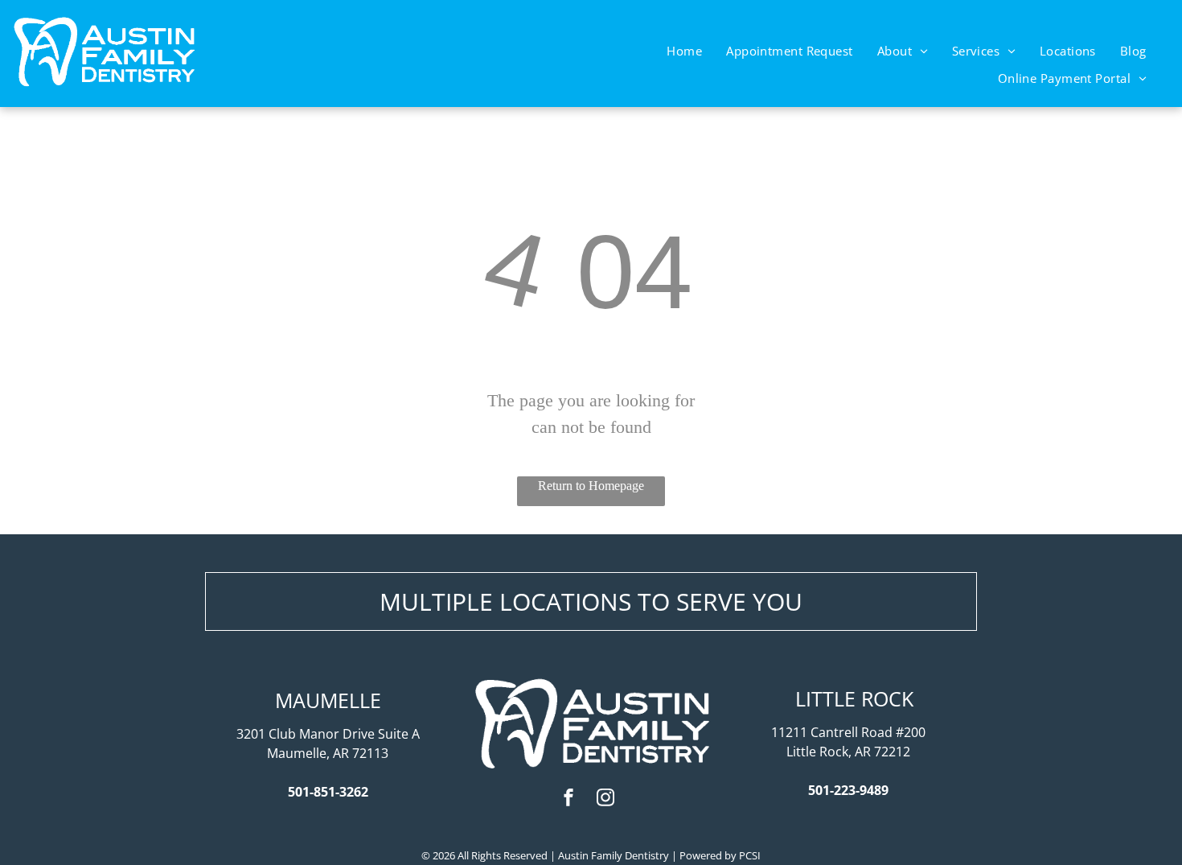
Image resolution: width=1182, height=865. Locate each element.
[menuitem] (684, 50)
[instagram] (605, 799)
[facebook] (568, 799)
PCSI (750, 855)
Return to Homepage (591, 485)
